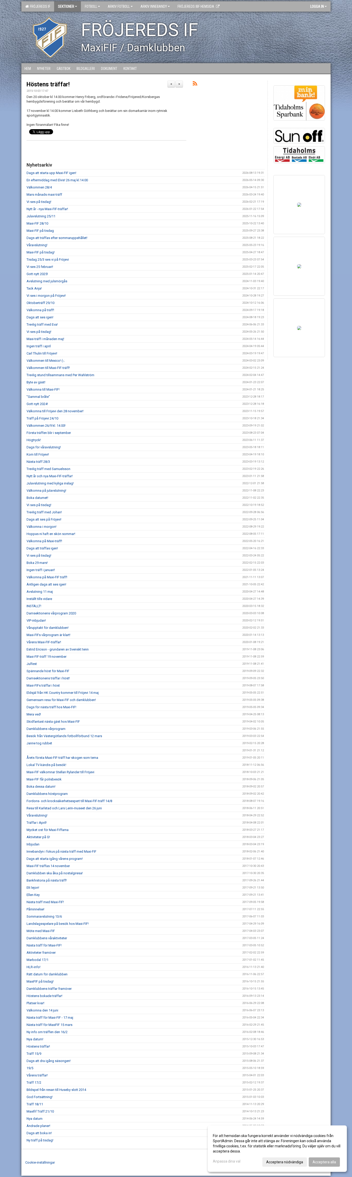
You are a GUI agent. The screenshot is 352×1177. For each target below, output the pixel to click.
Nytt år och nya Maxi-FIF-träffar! (50, 476)
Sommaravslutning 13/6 (44, 916)
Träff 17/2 (34, 1082)
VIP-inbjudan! (36, 620)
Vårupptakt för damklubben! (48, 628)
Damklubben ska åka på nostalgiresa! (55, 873)
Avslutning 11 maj (40, 592)
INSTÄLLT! (34, 606)
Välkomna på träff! (40, 310)
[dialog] (277, 1148)
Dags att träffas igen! (42, 548)
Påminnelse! (35, 909)
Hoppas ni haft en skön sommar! (51, 534)
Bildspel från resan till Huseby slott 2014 (56, 1090)
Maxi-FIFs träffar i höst (43, 685)
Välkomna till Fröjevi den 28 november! (55, 411)
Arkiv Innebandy (153, 6)
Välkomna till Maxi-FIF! (43, 389)
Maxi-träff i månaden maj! (45, 339)
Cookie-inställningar (40, 1162)
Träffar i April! (37, 823)
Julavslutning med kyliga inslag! (50, 483)
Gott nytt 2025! (37, 274)
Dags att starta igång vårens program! (55, 859)
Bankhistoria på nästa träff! (47, 880)
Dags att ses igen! (40, 317)
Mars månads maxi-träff (44, 194)
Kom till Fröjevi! (38, 454)
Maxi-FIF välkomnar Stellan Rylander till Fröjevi (60, 772)
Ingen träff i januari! (41, 570)
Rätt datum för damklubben (47, 974)
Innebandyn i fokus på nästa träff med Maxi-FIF (61, 851)
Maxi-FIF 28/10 (37, 223)
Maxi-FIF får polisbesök (44, 779)
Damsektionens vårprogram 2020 (51, 613)
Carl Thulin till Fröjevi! (42, 353)
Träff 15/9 (34, 1054)
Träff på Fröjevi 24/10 (42, 418)
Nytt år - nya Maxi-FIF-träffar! (47, 209)
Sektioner (66, 6)
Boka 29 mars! (37, 563)
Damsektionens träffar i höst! (48, 678)
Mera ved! (34, 714)
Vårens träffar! (37, 1075)
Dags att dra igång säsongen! (49, 1061)
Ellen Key (33, 895)
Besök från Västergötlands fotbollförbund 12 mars (64, 736)
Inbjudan (33, 844)
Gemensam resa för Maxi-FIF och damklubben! (61, 700)
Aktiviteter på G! (38, 837)
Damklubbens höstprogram (47, 794)
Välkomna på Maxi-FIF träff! (47, 577)
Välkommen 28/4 (39, 187)
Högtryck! (34, 440)
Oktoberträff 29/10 (40, 303)
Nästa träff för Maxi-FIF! (44, 945)
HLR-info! (33, 967)
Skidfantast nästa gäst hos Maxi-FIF (53, 721)
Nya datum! (35, 1039)
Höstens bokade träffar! (44, 996)
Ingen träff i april (39, 346)
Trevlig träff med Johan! (44, 512)
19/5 (30, 1068)
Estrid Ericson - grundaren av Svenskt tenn (58, 649)
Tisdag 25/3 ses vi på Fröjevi (48, 259)
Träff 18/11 (35, 1104)
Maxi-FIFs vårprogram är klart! (48, 635)
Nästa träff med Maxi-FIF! (45, 902)
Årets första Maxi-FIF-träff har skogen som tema (62, 758)
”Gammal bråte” (38, 397)
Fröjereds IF (39, 6)
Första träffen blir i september (49, 433)
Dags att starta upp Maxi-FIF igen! (51, 173)
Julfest (32, 664)
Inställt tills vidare (39, 599)
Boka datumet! (37, 498)
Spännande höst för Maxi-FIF (48, 671)
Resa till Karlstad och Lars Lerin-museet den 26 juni (64, 808)
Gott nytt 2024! (37, 404)
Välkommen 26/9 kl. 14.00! (46, 425)
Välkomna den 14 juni (42, 1010)
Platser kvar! (35, 1003)
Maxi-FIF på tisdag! (41, 252)
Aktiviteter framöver (41, 952)
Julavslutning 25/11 (41, 216)
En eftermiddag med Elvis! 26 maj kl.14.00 (57, 180)
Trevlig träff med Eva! (42, 324)
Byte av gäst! (36, 382)
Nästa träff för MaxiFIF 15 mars (49, 1025)
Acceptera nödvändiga (284, 1162)
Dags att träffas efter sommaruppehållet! (57, 238)
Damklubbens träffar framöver (49, 989)
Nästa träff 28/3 (38, 462)
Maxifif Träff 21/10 (40, 1111)
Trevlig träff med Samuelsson (48, 469)
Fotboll (91, 6)
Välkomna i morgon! (41, 527)
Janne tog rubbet (39, 743)
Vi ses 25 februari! (40, 267)
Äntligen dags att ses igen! (46, 584)
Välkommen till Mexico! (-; (45, 361)
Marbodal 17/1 (37, 960)
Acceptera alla (324, 1162)
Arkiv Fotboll (119, 6)
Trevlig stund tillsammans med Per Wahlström (60, 375)
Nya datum (35, 1119)
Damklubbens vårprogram (46, 729)
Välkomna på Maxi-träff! (44, 541)
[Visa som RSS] (195, 84)
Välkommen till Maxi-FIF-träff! (48, 368)
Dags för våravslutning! (44, 447)
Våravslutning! (37, 245)
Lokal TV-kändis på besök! (46, 765)
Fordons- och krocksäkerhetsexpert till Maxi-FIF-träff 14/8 (69, 801)
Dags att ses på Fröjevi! (44, 519)
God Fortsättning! (40, 1097)
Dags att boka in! (39, 1133)
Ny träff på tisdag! (40, 1140)
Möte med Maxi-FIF (41, 931)
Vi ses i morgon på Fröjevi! (46, 296)
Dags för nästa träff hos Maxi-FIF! (51, 707)
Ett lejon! (33, 888)
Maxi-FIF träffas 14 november (48, 866)
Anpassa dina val (226, 1161)
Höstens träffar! (48, 84)
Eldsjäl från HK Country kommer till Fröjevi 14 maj (63, 693)
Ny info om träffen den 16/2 (47, 1032)
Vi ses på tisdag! (39, 202)
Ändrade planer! (38, 1126)
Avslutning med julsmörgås (47, 281)
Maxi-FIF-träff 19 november (46, 657)
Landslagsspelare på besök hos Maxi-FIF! (58, 924)
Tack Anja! (34, 288)
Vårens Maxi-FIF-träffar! (44, 642)
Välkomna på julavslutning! (46, 490)
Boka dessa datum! (41, 786)
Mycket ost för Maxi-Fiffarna (48, 830)
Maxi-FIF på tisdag (40, 231)
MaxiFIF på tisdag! (40, 981)
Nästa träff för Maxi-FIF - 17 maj (50, 1017)
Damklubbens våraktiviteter (47, 938)
